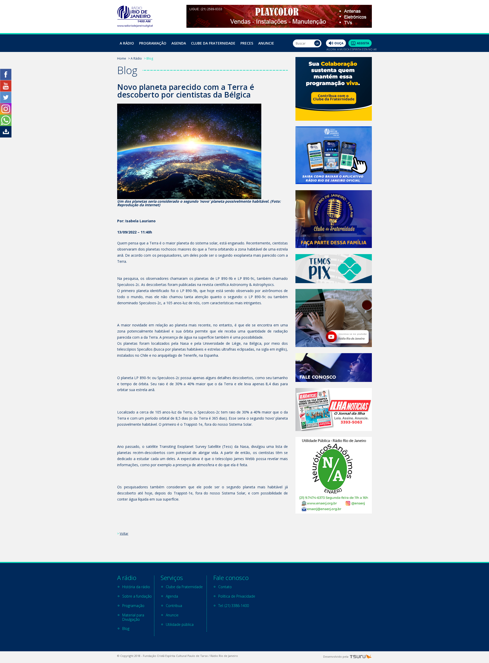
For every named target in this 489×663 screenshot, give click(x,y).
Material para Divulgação (133, 617)
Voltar (124, 533)
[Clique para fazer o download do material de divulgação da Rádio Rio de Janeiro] (5, 136)
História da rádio (136, 586)
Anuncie (266, 43)
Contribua (174, 605)
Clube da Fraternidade (213, 43)
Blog (125, 628)
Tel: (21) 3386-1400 (233, 605)
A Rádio (127, 43)
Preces (246, 43)
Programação (152, 43)
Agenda (178, 43)
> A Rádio (135, 58)
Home (121, 58)
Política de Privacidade (236, 596)
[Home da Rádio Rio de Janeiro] (135, 25)
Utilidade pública (180, 624)
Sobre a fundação (137, 596)
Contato (225, 586)
